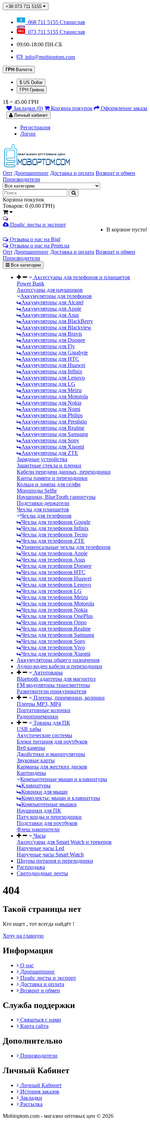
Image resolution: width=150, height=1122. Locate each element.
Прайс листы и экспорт (37, 225)
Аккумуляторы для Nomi (50, 409)
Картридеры (31, 773)
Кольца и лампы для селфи (49, 484)
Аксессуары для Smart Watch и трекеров (64, 842)
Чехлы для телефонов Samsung (57, 635)
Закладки (30, 1098)
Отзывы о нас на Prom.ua (38, 246)
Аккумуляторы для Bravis (51, 334)
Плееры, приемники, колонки (68, 698)
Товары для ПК (51, 723)
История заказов (39, 1091)
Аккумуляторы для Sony (49, 440)
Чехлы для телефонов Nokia (54, 610)
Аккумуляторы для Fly (47, 346)
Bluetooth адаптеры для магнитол (56, 679)
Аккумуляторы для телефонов (56, 296)
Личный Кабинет (40, 1085)
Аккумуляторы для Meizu (51, 390)
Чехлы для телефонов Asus (52, 560)
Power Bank (30, 284)
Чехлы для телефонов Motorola (57, 603)
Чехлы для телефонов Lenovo (55, 585)
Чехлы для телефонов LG (51, 591)
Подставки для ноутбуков (47, 823)
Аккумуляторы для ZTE (49, 453)
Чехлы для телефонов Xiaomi (55, 654)
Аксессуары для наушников (50, 290)
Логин (28, 134)
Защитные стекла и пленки (49, 465)
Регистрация (35, 127)
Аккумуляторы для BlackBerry (56, 321)
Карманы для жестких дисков (52, 767)
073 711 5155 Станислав (55, 32)
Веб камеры (31, 748)
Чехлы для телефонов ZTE (52, 541)
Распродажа (31, 867)
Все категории (25, 265)
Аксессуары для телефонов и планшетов (81, 277)
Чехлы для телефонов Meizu (54, 597)
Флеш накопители (38, 829)
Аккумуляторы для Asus (49, 315)
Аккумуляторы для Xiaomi (52, 447)
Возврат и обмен (39, 990)
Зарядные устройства (42, 459)
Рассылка (31, 1104)
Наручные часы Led (40, 848)
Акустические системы (44, 735)
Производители (38, 1056)
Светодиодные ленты (42, 873)
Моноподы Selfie (37, 491)
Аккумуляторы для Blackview (55, 327)
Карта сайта (33, 1026)
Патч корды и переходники (49, 817)
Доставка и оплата (41, 984)
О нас (26, 965)
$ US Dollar (31, 82)
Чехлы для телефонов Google (55, 522)
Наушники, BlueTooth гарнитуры (56, 497)
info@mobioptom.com (48, 57)
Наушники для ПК (39, 811)
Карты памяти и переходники (52, 478)
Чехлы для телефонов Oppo (53, 622)
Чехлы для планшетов (43, 509)
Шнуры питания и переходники (55, 861)
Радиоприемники (37, 716)
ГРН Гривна (32, 89)
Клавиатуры (35, 785)
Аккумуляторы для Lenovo (52, 378)
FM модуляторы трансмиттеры (53, 685)
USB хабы (29, 729)
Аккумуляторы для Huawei (52, 365)
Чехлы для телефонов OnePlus (56, 616)
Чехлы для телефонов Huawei (55, 578)
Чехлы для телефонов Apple (54, 553)
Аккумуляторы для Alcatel (51, 302)
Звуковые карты (36, 760)
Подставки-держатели (43, 503)
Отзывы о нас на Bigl (34, 239)
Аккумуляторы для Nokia (50, 403)
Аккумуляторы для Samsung (54, 434)
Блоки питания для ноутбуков (52, 742)
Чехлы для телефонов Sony (52, 641)
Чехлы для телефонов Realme (55, 629)
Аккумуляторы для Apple (50, 309)
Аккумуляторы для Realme (52, 428)
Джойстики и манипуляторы (51, 754)
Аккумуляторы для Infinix (51, 371)
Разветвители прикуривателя (51, 691)
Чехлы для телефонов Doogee (55, 566)
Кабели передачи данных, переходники (64, 472)
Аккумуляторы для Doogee (52, 340)
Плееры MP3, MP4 (39, 704)
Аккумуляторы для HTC (49, 359)
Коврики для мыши (44, 792)
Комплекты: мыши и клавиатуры (60, 798)
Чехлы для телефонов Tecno (54, 534)
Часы (39, 836)
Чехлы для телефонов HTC (52, 572)
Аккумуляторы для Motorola (54, 396)
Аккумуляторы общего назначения (58, 660)
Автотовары (47, 673)
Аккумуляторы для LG (47, 384)
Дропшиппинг (37, 972)
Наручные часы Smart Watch (50, 854)
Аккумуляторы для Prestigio (53, 422)
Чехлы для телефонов (46, 516)
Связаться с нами (40, 1020)
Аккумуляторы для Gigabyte (54, 353)
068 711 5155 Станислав (55, 22)
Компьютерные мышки (48, 804)
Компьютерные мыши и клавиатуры (63, 779)
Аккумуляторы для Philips (51, 415)
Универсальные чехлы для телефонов (65, 547)
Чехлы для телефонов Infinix (54, 528)
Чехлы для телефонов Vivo (52, 647)
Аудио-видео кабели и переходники (59, 666)
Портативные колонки (43, 710)
